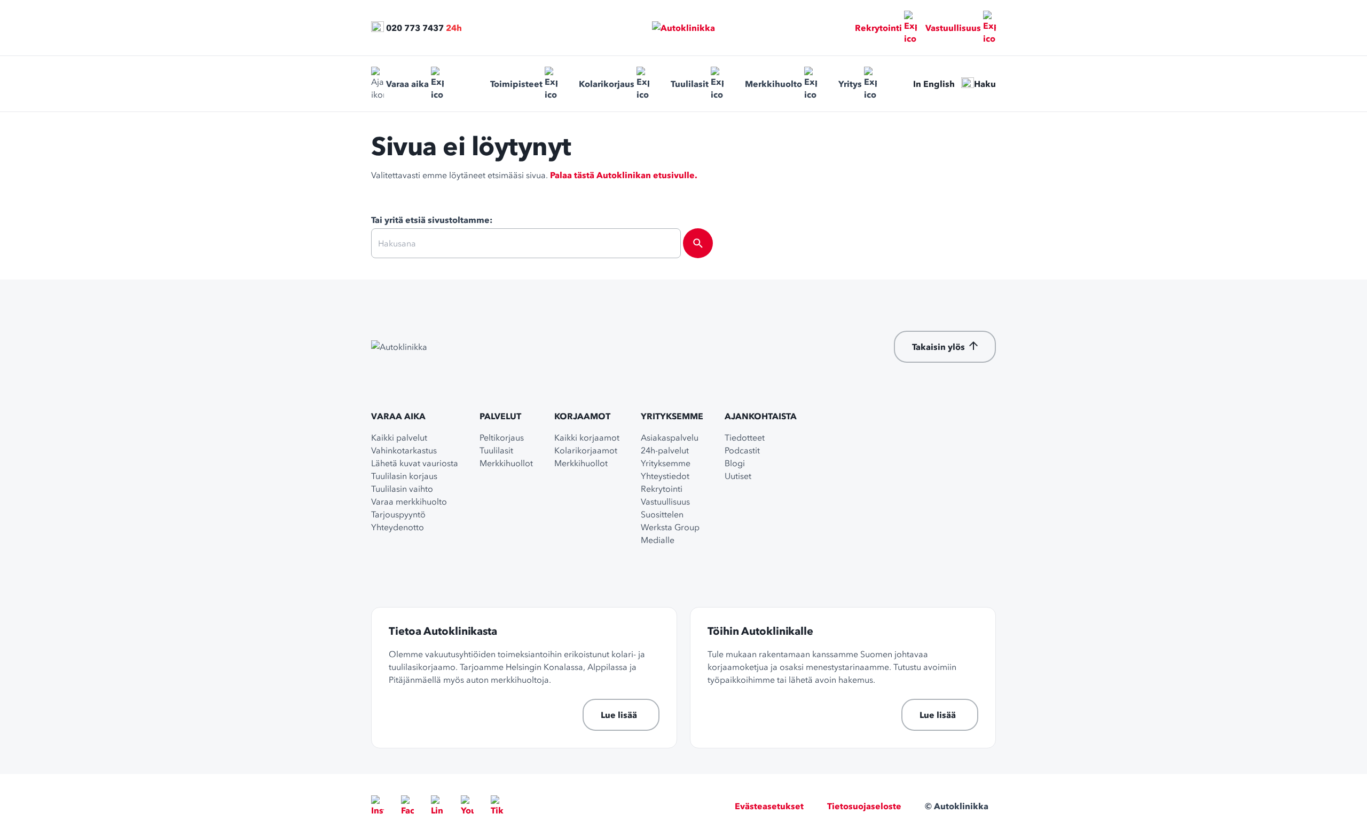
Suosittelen (662, 514)
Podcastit (742, 450)
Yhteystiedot (665, 475)
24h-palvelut (665, 450)
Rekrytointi (878, 27)
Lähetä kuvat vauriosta (414, 463)
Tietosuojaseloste (864, 806)
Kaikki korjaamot (586, 437)
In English (934, 83)
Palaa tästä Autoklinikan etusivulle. (623, 175)
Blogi (735, 463)
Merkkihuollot (506, 463)
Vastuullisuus (953, 27)
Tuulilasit (690, 83)
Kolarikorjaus (606, 83)
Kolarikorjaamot (585, 450)
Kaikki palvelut (399, 437)
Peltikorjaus (502, 437)
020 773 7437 (415, 27)
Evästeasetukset (769, 806)
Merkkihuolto (773, 83)
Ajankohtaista (761, 416)
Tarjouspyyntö (398, 514)
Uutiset (738, 475)
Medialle (657, 539)
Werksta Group (670, 527)
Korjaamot (582, 416)
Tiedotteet (745, 437)
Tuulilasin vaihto (402, 488)
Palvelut (500, 416)
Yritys (850, 83)
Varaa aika (407, 83)
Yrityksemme (672, 416)
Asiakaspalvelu (669, 437)
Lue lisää (619, 714)
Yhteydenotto (397, 527)
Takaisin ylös (938, 346)
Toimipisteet (516, 83)
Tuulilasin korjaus (404, 475)
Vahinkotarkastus (404, 450)
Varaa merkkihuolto (409, 501)
